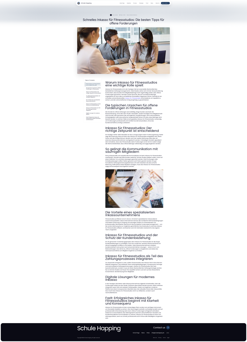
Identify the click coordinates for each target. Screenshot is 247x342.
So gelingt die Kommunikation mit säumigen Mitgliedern (93, 96)
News (143, 333)
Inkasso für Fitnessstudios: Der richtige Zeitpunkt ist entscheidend (93, 92)
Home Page (136, 333)
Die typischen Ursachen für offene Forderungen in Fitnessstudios (93, 88)
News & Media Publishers (132, 14)
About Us (155, 337)
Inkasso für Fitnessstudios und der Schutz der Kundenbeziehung (93, 104)
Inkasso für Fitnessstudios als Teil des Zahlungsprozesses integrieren (93, 109)
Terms (164, 337)
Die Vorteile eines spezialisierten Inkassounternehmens (93, 100)
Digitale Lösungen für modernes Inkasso (93, 114)
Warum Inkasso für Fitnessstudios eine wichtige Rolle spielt (93, 84)
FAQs (148, 333)
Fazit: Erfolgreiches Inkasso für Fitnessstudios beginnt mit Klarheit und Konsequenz (93, 118)
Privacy (160, 337)
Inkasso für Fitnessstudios (133, 98)
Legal (168, 337)
